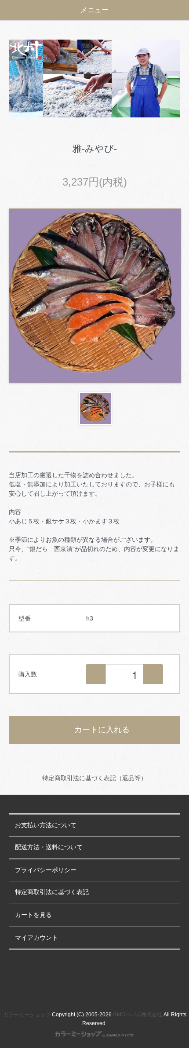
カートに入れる (102, 729)
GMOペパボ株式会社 (137, 1014)
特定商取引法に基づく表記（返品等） (94, 777)
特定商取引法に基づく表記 (52, 892)
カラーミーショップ (27, 1014)
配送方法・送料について (49, 847)
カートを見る (33, 915)
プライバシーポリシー (45, 870)
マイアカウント (36, 938)
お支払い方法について (45, 825)
